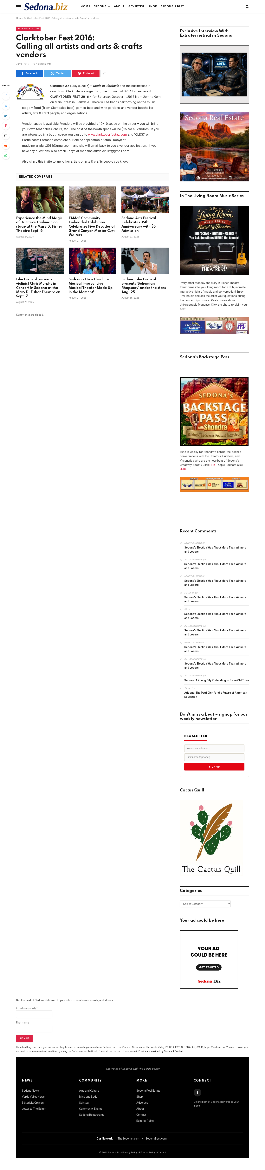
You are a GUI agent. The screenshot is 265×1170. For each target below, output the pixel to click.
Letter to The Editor (34, 1108)
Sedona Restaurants (91, 1114)
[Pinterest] (6, 126)
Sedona (100, 6)
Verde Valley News (33, 1096)
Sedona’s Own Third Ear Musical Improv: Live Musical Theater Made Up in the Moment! (91, 286)
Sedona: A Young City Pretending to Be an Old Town (216, 680)
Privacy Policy (129, 1152)
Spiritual (84, 1102)
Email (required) (27, 1008)
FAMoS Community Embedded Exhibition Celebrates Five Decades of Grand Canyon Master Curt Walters (92, 227)
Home (85, 6)
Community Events (90, 1108)
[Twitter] (6, 106)
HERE (213, 465)
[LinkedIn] (6, 116)
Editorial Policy (145, 1120)
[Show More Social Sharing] (104, 73)
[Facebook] (6, 96)
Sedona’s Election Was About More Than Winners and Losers (215, 549)
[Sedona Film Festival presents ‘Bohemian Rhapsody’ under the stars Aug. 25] (145, 261)
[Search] (247, 6)
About (119, 6)
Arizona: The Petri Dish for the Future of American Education (215, 694)
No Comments (43, 64)
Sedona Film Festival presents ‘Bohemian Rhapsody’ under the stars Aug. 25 (143, 286)
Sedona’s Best (172, 6)
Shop (152, 6)
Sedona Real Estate (148, 1090)
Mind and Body (88, 1096)
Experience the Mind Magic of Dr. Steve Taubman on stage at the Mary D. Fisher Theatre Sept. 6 (39, 225)
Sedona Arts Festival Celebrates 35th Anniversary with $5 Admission (138, 225)
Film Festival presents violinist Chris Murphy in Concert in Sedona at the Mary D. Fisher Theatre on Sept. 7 (38, 288)
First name (22, 1022)
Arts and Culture (28, 28)
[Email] (6, 136)
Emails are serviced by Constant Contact (161, 1051)
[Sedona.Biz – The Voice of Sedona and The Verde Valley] (46, 6)
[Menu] (18, 6)
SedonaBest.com (156, 1138)
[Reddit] (6, 145)
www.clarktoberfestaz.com (107, 134)
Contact (141, 1114)
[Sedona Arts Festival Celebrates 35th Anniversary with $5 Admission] (145, 199)
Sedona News (30, 1090)
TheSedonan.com (128, 1138)
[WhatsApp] (6, 155)
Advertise (136, 6)
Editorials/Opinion (33, 1102)
